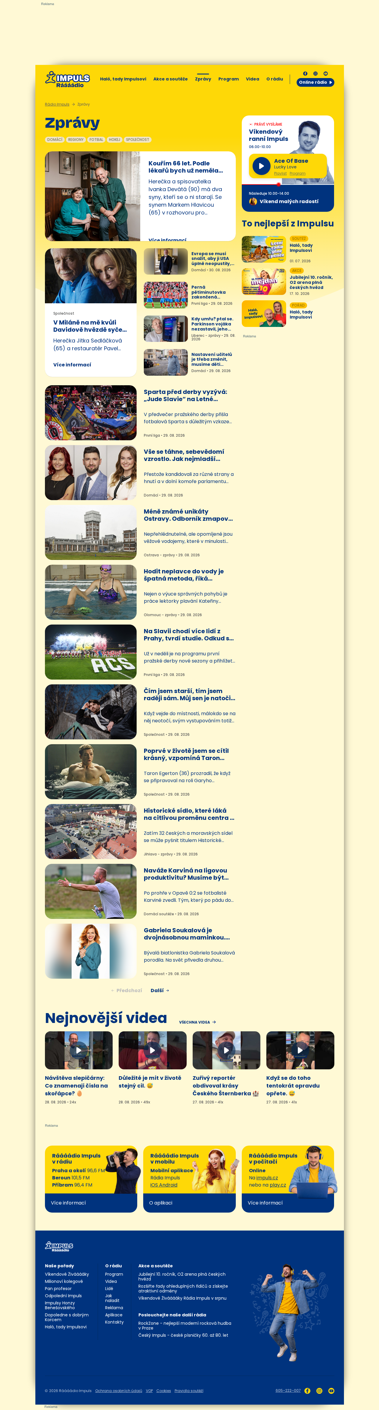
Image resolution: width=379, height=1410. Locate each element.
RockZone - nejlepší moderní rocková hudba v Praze (184, 1325)
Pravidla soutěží (189, 1390)
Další (157, 990)
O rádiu (113, 1266)
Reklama (114, 1307)
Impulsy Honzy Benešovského (60, 1305)
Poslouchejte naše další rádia (172, 1315)
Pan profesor (58, 1288)
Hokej (114, 139)
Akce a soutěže (170, 79)
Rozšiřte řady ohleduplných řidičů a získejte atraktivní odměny (183, 1288)
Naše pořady (59, 1266)
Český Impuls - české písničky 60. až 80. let (183, 1335)
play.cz (278, 1184)
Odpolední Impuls (63, 1295)
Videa (252, 79)
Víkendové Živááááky (67, 1274)
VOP (149, 1390)
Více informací (168, 240)
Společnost (137, 139)
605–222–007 (288, 1390)
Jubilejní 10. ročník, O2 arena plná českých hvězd (182, 1276)
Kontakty (114, 1322)
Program (228, 79)
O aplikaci (160, 1202)
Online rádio (313, 82)
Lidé (109, 1288)
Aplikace (114, 1314)
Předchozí (129, 990)
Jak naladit (112, 1298)
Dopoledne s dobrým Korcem (67, 1317)
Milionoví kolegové (64, 1281)
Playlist (280, 173)
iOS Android (163, 1184)
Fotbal (96, 139)
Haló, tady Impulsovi (123, 79)
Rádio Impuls (57, 104)
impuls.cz (267, 1177)
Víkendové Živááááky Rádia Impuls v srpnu (182, 1298)
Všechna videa (194, 1022)
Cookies (163, 1390)
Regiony (76, 139)
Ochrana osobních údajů (118, 1390)
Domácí (54, 139)
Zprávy (203, 79)
